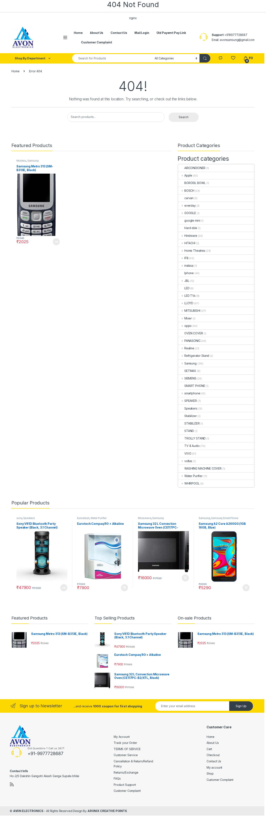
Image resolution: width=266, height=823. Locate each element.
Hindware (190, 235)
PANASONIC (192, 340)
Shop (210, 773)
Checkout (213, 755)
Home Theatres (194, 250)
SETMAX (190, 371)
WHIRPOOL (192, 483)
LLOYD (188, 303)
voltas (188, 461)
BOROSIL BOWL (195, 183)
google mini (192, 220)
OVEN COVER (193, 333)
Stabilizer (190, 416)
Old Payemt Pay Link (171, 32)
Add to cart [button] (124, 587)
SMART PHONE (194, 386)
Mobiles (21, 160)
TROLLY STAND (195, 438)
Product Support (125, 784)
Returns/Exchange (126, 772)
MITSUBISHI (192, 310)
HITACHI (189, 243)
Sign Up (241, 706)
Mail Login (141, 32)
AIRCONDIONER (194, 168)
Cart (209, 749)
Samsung (33, 160)
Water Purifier (193, 476)
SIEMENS (190, 378)
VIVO (187, 453)
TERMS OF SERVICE (127, 749)
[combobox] (112, 58)
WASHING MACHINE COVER (203, 468)
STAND (189, 431)
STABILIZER (192, 423)
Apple (188, 175)
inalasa (188, 265)
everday (190, 205)
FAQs (117, 778)
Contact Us (119, 32)
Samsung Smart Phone (224, 518)
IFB (186, 258)
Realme (189, 348)
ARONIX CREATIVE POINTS (107, 811)
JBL (186, 280)
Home (78, 32)
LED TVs (190, 295)
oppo (188, 325)
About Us (96, 32)
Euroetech (83, 518)
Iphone (189, 273)
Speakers (190, 408)
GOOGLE (190, 213)
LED (187, 288)
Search (183, 117)
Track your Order (125, 743)
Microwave (144, 518)
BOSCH (189, 190)
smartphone (192, 393)
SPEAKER (190, 400)
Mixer (188, 318)
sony (19, 518)
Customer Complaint (96, 42)
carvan (188, 198)
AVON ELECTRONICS (28, 811)
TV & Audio (192, 446)
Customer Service (126, 755)
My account (214, 767)
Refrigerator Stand (196, 355)
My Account (122, 736)
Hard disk (190, 228)
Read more (56, 241)
